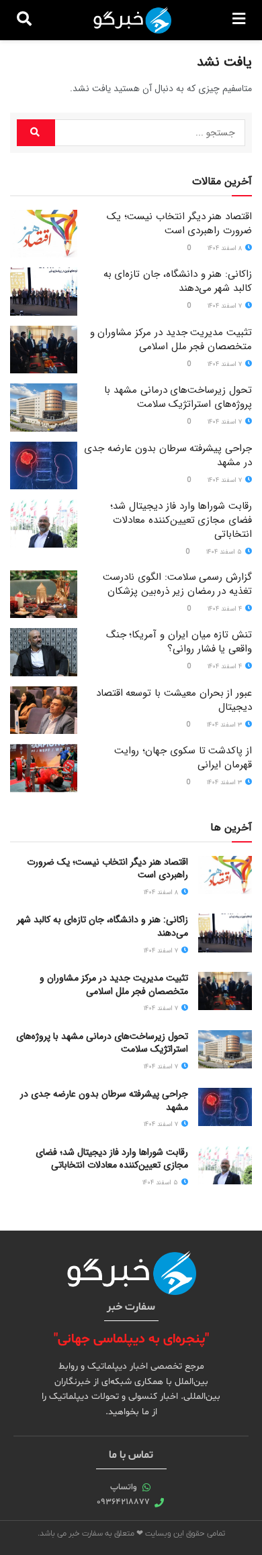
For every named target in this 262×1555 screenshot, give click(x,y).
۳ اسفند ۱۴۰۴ (225, 725)
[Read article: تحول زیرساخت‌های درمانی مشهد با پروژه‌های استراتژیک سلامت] (43, 407)
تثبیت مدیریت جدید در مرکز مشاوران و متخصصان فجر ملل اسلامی (171, 339)
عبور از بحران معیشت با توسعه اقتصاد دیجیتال (174, 700)
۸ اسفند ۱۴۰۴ (226, 248)
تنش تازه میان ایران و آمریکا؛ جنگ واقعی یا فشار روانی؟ (179, 642)
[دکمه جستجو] (24, 20)
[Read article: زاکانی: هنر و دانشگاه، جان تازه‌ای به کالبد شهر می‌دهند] (43, 291)
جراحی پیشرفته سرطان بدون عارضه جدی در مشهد (168, 455)
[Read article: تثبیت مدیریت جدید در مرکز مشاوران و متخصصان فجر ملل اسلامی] (43, 350)
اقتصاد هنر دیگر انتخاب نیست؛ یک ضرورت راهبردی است (179, 223)
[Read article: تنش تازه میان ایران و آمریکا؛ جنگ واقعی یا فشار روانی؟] (43, 652)
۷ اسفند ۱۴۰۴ (226, 306)
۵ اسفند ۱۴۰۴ (225, 552)
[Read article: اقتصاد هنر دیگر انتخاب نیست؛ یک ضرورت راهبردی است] (43, 234)
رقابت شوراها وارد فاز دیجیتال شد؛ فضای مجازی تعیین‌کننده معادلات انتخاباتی (181, 520)
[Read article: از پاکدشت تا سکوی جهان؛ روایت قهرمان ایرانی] (43, 768)
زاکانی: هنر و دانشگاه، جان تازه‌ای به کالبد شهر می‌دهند (177, 281)
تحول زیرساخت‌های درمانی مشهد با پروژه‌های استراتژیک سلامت (178, 397)
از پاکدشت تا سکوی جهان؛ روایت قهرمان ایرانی (183, 758)
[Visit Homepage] (132, 20)
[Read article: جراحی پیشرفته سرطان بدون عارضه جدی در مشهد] (43, 466)
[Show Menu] (238, 20)
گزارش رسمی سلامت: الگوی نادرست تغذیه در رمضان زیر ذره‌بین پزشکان (177, 584)
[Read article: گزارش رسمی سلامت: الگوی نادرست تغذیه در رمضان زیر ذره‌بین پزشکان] (43, 594)
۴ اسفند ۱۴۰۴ (226, 609)
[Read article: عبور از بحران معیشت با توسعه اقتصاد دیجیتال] (43, 710)
